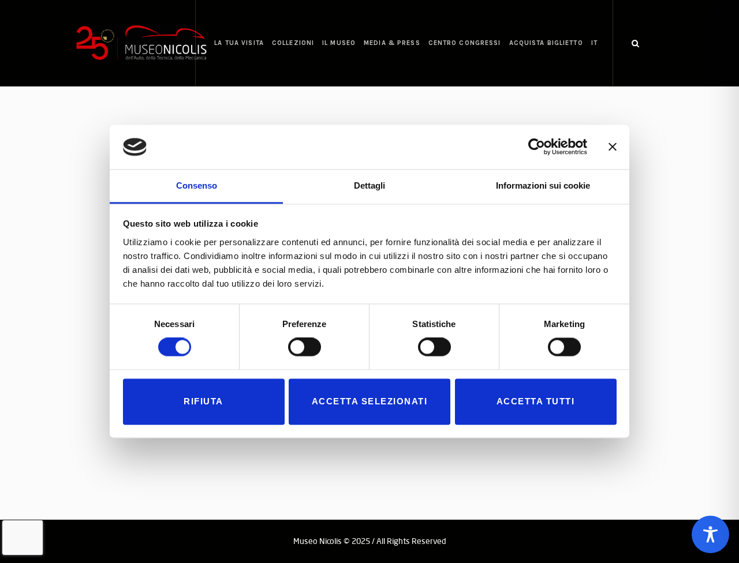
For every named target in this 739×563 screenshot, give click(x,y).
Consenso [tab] (196, 185)
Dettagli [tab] (369, 185)
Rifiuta (203, 401)
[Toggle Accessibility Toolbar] (710, 534)
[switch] (304, 347)
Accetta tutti (536, 401)
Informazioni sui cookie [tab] (543, 185)
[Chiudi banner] (613, 147)
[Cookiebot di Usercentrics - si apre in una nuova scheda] (536, 147)
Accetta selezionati (370, 401)
